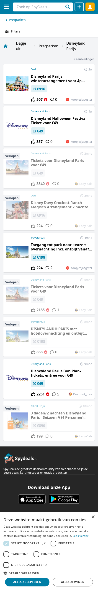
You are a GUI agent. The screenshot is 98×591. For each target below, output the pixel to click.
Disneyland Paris (41, 111)
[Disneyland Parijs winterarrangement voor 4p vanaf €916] (49, 84)
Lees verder (80, 536)
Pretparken (17, 20)
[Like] (33, 99)
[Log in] (90, 7)
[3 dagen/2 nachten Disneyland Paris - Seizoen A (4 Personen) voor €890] (49, 421)
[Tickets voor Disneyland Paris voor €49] (49, 168)
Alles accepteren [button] (27, 582)
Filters (15, 31)
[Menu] (6, 7)
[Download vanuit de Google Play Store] (64, 499)
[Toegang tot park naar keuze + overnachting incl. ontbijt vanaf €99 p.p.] (49, 252)
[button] (49, 573)
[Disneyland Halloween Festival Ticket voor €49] (49, 126)
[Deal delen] (79, 7)
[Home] (5, 46)
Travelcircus (38, 237)
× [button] (93, 517)
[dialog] (49, 551)
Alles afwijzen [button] (73, 582)
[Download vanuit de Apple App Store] (32, 499)
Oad (33, 69)
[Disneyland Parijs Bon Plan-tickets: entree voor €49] (49, 379)
